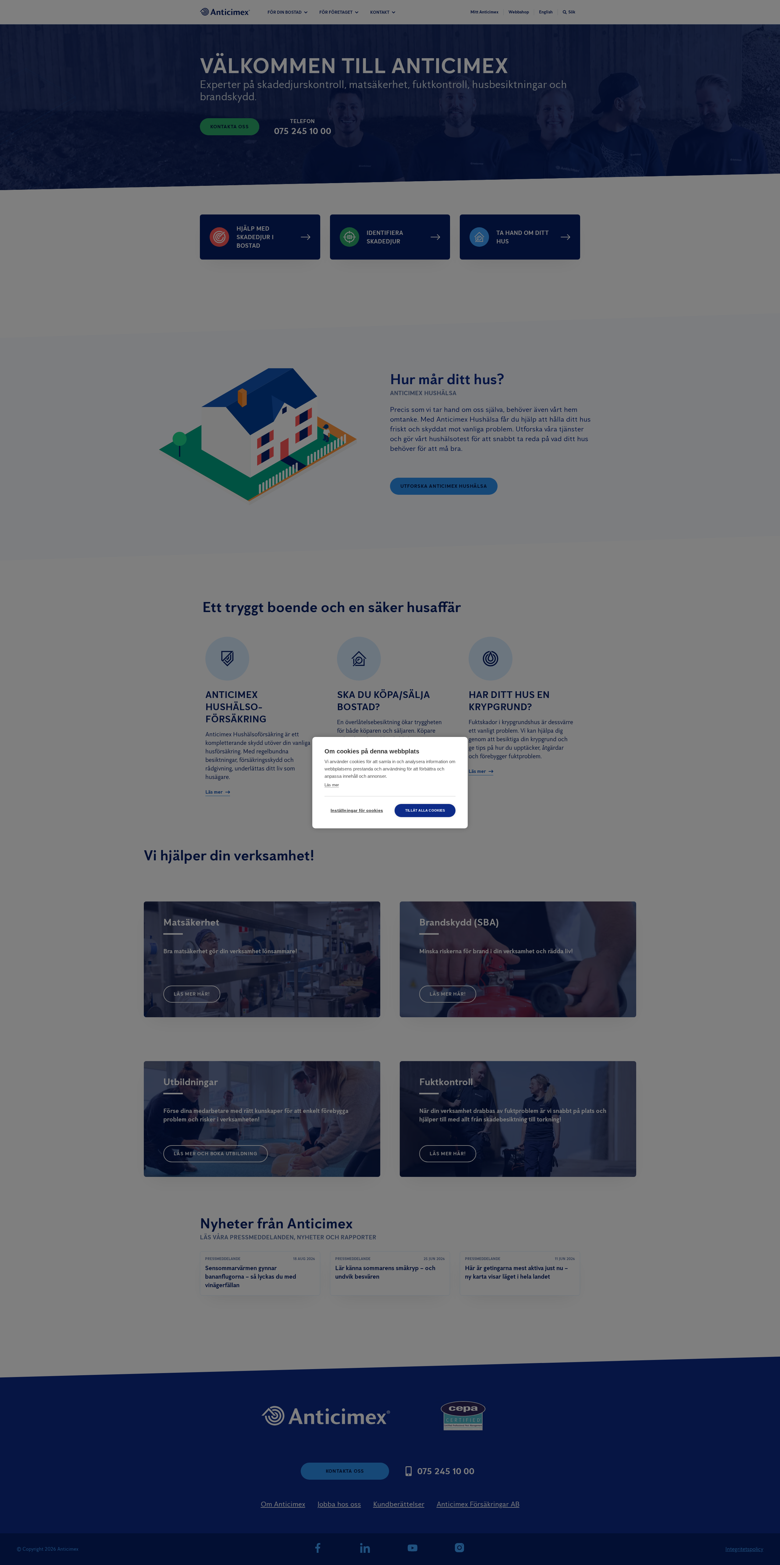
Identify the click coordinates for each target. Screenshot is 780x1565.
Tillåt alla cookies (425, 810)
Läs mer (331, 785)
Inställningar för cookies (357, 810)
